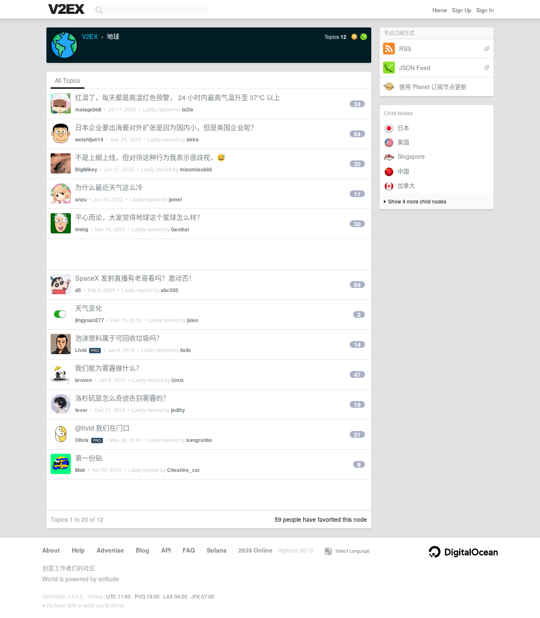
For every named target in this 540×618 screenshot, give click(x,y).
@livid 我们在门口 (102, 428)
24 (357, 103)
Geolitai (180, 229)
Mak (80, 470)
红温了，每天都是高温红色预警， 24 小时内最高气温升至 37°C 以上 (177, 97)
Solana (217, 550)
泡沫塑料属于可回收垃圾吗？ (119, 338)
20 (357, 163)
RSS (405, 48)
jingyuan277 (89, 320)
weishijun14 (89, 139)
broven (83, 380)
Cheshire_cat (183, 470)
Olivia (82, 440)
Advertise (110, 550)
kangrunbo (199, 440)
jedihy (178, 410)
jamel (175, 199)
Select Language (351, 550)
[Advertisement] (208, 254)
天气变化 (88, 308)
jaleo (192, 320)
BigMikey (86, 169)
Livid (80, 350)
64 (357, 133)
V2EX (90, 36)
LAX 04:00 (175, 596)
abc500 (169, 290)
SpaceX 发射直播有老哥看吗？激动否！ (135, 278)
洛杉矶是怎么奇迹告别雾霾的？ (122, 398)
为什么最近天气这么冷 (109, 187)
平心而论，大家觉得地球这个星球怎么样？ (139, 217)
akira (192, 139)
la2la (187, 109)
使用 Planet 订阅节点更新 (433, 86)
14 (357, 344)
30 (357, 223)
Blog (142, 550)
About (51, 550)
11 (357, 193)
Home (439, 10)
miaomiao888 (196, 169)
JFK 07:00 (202, 596)
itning (81, 229)
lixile (185, 350)
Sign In (485, 10)
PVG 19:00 (147, 596)
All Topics (67, 80)
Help (78, 550)
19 (357, 404)
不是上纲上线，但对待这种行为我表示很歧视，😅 (150, 157)
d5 (78, 290)
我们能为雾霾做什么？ (109, 368)
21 (357, 434)
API (166, 550)
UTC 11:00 (118, 596)
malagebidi (88, 109)
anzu (80, 199)
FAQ (189, 550)
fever (81, 410)
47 (357, 374)
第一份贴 (88, 458)
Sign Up (461, 10)
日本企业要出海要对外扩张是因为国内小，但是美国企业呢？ (166, 127)
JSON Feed (414, 67)
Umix (177, 380)
